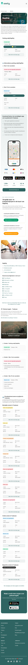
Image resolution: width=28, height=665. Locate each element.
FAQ (16, 627)
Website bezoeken (8, 267)
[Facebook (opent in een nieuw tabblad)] (8, 661)
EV (1, 632)
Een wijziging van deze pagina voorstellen (14, 585)
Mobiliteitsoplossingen (20, 632)
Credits (16, 645)
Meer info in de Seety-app (14, 54)
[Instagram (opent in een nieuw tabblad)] (14, 661)
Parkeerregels (4, 11)
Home (2, 625)
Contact (2, 652)
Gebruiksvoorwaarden (20, 643)
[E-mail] (19, 661)
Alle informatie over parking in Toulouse (9, 317)
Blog (16, 635)
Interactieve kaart (19, 625)
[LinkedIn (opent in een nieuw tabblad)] (17, 661)
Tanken (2, 630)
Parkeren (3, 627)
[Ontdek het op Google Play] (19, 178)
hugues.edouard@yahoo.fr (9, 272)
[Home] (5, 4)
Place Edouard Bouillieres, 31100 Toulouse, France (12, 20)
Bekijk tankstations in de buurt (11, 233)
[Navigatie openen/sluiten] (26, 3)
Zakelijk (2, 637)
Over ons (3, 643)
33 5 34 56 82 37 (7, 270)
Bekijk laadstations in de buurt (11, 220)
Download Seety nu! (14, 189)
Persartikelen (4, 647)
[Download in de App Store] (8, 178)
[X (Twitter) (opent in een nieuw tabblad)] (11, 661)
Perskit (2, 650)
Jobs (2, 645)
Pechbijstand (4, 635)
